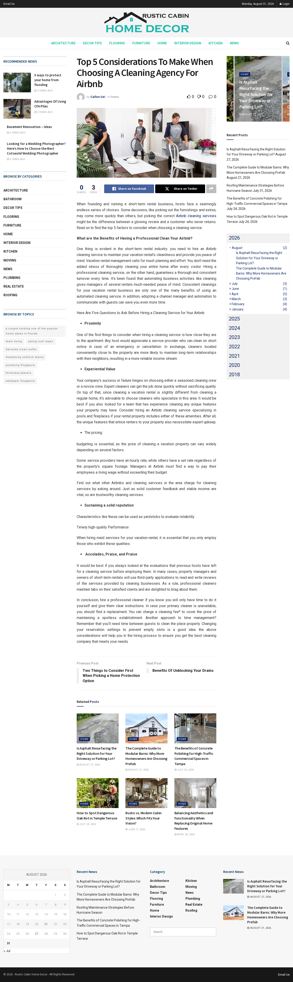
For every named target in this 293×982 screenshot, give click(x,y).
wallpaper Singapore (20, 380)
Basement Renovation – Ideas (29, 127)
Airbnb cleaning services (196, 216)
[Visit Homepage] (146, 22)
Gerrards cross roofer (21, 349)
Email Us (9, 3)
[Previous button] (230, 89)
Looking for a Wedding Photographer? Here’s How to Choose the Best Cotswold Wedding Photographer (36, 148)
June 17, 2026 (136, 829)
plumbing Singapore (20, 365)
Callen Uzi (97, 97)
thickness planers (18, 372)
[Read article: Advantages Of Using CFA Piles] (17, 109)
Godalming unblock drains (25, 357)
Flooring (117, 43)
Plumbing (11, 278)
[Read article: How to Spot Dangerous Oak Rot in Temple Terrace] (98, 793)
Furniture (141, 43)
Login (286, 3)
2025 (234, 319)
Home (162, 43)
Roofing (10, 295)
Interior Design (187, 43)
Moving (9, 260)
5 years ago (44, 90)
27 (36, 933)
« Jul (7, 951)
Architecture (63, 43)
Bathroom (12, 199)
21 (46, 924)
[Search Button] (288, 43)
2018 (234, 374)
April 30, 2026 (185, 834)
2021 (234, 356)
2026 (234, 238)
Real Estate (13, 286)
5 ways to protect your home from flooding (47, 80)
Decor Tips (92, 43)
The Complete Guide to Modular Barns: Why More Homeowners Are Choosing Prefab (261, 273)
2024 (234, 328)
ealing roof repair (40, 341)
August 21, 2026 (138, 769)
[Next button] (286, 89)
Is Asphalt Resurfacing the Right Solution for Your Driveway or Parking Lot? (97, 753)
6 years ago (17, 132)
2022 (234, 347)
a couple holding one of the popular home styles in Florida (32, 331)
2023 (234, 337)
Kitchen (215, 43)
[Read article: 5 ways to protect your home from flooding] (17, 82)
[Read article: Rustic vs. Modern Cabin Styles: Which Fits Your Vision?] (146, 793)
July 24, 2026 (185, 769)
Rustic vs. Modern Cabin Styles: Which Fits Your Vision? (143, 818)
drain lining (14, 341)
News (234, 43)
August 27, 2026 (89, 764)
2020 (234, 365)
